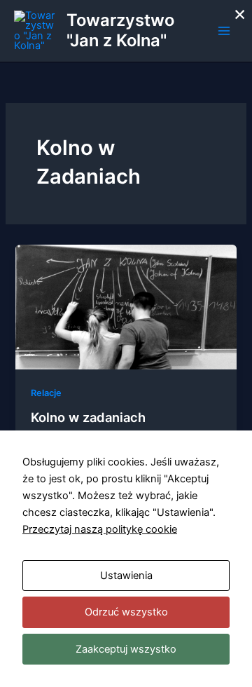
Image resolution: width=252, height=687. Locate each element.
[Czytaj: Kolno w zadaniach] (125, 306)
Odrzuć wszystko (126, 612)
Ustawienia (126, 575)
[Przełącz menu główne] (224, 31)
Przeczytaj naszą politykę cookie (99, 529)
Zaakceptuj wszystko (126, 649)
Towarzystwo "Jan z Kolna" (120, 30)
